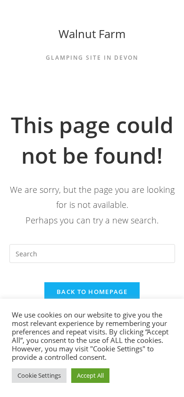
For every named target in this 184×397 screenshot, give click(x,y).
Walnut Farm (92, 33)
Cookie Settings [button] (39, 375)
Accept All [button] (90, 375)
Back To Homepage (92, 291)
